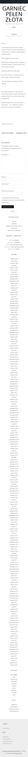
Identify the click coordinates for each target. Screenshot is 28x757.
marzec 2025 (14, 294)
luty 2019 (14, 457)
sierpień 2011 (14, 654)
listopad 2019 (14, 437)
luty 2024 (14, 323)
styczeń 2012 (14, 642)
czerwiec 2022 (14, 368)
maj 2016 (14, 526)
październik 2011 (14, 649)
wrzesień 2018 (14, 468)
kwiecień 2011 (14, 663)
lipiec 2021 (14, 393)
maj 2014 (14, 580)
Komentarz (5, 154)
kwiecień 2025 (14, 292)
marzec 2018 (14, 482)
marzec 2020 (14, 428)
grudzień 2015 (14, 538)
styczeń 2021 (14, 406)
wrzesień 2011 (14, 651)
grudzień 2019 (14, 435)
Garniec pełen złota (14, 13)
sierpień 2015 (14, 547)
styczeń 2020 (14, 433)
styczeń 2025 (14, 299)
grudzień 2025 (14, 277)
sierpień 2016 (14, 520)
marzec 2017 (14, 504)
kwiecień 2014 (14, 582)
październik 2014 (14, 569)
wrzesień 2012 (14, 625)
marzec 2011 (14, 665)
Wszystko (10, 124)
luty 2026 (14, 272)
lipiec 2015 (14, 549)
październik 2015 (14, 542)
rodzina (14, 686)
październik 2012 (14, 622)
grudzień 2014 (14, 564)
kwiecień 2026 (14, 268)
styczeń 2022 (14, 379)
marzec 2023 (14, 348)
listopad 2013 (14, 593)
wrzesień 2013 (14, 598)
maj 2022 (14, 370)
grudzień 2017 (14, 489)
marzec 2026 (14, 270)
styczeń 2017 (14, 509)
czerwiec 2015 (14, 551)
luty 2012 (14, 640)
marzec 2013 (14, 611)
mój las (14, 221)
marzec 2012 (14, 638)
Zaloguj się (14, 704)
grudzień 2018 (14, 462)
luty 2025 (14, 297)
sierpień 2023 (14, 337)
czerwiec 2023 (14, 341)
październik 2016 (14, 515)
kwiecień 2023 (14, 346)
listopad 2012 (14, 620)
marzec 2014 (14, 585)
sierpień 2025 (14, 283)
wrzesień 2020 (14, 415)
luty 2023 (14, 350)
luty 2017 (14, 506)
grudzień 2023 (14, 328)
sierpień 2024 (14, 310)
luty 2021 (14, 404)
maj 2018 (14, 477)
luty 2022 (14, 377)
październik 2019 (14, 439)
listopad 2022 (14, 357)
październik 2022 (14, 359)
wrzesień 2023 (14, 335)
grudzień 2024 (14, 301)
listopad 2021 (14, 384)
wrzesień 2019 (14, 442)
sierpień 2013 (14, 600)
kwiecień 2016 (14, 529)
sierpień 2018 (14, 471)
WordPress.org (14, 711)
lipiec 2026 (14, 261)
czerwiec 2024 (14, 314)
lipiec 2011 (14, 656)
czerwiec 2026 (14, 263)
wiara (14, 688)
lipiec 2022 (14, 366)
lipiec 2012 (14, 629)
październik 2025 (14, 281)
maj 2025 (14, 290)
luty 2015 (14, 560)
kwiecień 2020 (14, 426)
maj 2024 (14, 317)
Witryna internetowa (8, 191)
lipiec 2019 (14, 446)
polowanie (14, 228)
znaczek (14, 692)
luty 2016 (14, 533)
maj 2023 (14, 343)
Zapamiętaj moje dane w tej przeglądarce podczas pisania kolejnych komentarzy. (13, 200)
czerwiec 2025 (14, 288)
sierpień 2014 (14, 573)
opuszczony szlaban (7, 133)
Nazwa (4, 177)
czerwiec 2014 (14, 578)
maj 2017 (14, 500)
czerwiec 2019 (14, 448)
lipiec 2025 (14, 285)
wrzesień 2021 (14, 388)
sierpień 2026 (14, 259)
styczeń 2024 (14, 326)
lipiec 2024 (14, 312)
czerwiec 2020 (14, 422)
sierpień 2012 (14, 627)
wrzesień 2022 (14, 361)
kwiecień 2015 (14, 555)
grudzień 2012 (14, 618)
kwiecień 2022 (14, 373)
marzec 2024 (14, 321)
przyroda (14, 683)
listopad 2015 (14, 540)
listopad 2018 (14, 464)
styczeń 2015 (14, 562)
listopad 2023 (14, 330)
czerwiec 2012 (14, 631)
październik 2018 (14, 466)
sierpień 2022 (14, 364)
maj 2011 (14, 660)
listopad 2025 (14, 279)
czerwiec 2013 (14, 605)
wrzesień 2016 (14, 518)
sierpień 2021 (14, 390)
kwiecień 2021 (14, 399)
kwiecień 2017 (14, 502)
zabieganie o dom (21, 133)
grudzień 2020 (14, 408)
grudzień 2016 (14, 511)
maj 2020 (14, 424)
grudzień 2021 (14, 381)
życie (14, 695)
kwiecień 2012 (14, 636)
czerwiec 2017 (14, 497)
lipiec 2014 (14, 576)
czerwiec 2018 (14, 475)
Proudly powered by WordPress (11, 751)
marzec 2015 (14, 558)
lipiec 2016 (14, 522)
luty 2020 (14, 431)
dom (14, 677)
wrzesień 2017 (14, 493)
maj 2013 (14, 607)
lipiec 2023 (14, 339)
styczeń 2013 (14, 616)
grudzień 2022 (14, 355)
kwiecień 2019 (14, 453)
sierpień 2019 (14, 444)
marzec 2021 (14, 401)
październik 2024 (14, 306)
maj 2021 (14, 397)
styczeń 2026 (14, 274)
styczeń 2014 (14, 589)
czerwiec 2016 (14, 524)
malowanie (14, 681)
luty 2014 (14, 587)
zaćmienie (14, 224)
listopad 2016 (14, 513)
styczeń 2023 (14, 352)
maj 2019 (14, 451)
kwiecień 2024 (14, 319)
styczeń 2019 (14, 460)
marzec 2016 (14, 531)
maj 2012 (14, 634)
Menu (14, 27)
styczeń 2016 (14, 535)
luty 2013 (14, 613)
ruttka (20, 36)
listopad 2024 (14, 303)
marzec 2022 (14, 375)
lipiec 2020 (14, 419)
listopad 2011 (14, 647)
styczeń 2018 (14, 486)
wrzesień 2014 (14, 571)
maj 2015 (14, 553)
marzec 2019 (14, 455)
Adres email (5, 184)
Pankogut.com (18, 753)
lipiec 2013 (14, 602)
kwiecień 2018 (14, 480)
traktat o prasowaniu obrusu (14, 226)
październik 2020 (14, 413)
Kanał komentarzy (14, 709)
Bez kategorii (14, 675)
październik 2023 (14, 332)
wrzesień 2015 (14, 544)
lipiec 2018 (14, 473)
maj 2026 (14, 265)
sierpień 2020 (14, 417)
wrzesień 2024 (14, 308)
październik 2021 (14, 386)
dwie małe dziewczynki (14, 230)
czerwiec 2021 (14, 395)
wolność (17, 249)
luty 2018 (14, 484)
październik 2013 (14, 596)
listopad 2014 (14, 567)
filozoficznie (14, 679)
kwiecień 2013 (14, 609)
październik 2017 (14, 491)
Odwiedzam (6, 728)
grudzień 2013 (14, 591)
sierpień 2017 (14, 495)
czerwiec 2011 (14, 658)
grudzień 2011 (14, 645)
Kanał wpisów (14, 707)
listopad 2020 (14, 410)
